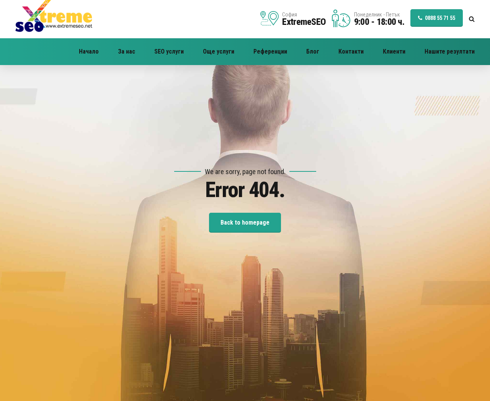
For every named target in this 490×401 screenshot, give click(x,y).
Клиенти (394, 51)
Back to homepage (245, 222)
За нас (126, 51)
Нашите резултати (450, 51)
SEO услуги (169, 51)
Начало (89, 51)
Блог (312, 51)
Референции (270, 51)
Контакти (351, 51)
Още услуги (218, 51)
